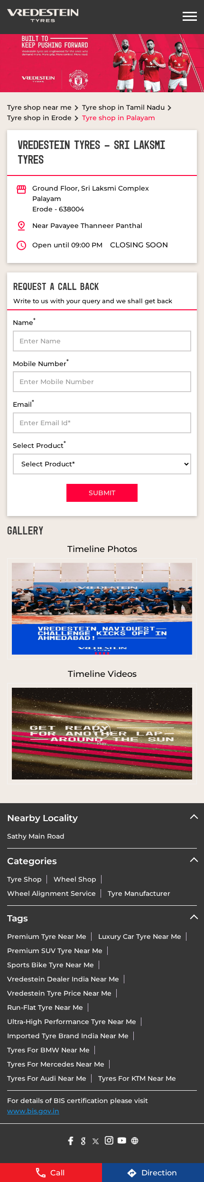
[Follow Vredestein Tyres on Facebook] (70, 1140)
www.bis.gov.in (33, 1111)
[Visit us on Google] (83, 1140)
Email (23, 404)
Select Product (39, 445)
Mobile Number (41, 363)
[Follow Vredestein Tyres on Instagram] (108, 1140)
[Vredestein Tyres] (42, 17)
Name (24, 322)
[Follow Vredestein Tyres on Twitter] (96, 1140)
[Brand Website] (134, 1140)
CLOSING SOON (139, 244)
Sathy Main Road (36, 836)
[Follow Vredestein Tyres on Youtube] (121, 1140)
